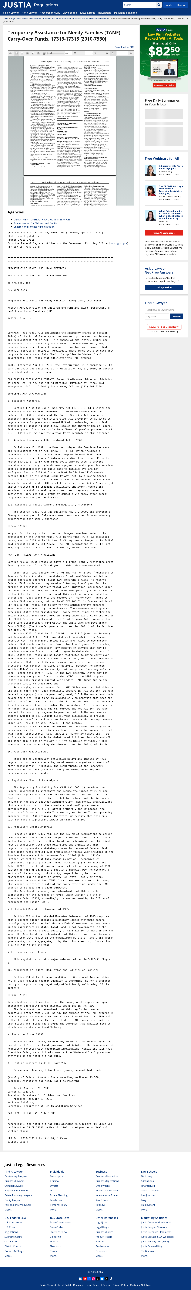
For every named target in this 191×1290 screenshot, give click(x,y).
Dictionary (147, 1176)
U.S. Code (9, 1227)
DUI (52, 1190)
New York (55, 1246)
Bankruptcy (56, 1176)
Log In (169, 5)
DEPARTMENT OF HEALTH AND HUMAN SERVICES (42, 219)
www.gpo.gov (119, 243)
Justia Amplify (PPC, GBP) (155, 1241)
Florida (54, 1241)
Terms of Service (102, 1285)
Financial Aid (148, 1185)
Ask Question (164, 287)
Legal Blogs (102, 1227)
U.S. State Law (59, 1218)
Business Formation (107, 1176)
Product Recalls (104, 1236)
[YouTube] (85, 1278)
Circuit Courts (12, 1241)
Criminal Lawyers (14, 1185)
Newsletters (104, 12)
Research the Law (50, 12)
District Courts (12, 1246)
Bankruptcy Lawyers (15, 1176)
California (55, 1236)
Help (88, 1285)
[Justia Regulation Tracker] (17, 5)
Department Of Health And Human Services (50, 18)
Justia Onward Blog (151, 1246)
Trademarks (102, 1246)
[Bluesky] (102, 1278)
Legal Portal (64, 1285)
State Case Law (58, 1232)
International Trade (107, 1195)
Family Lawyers (12, 1200)
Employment (103, 1185)
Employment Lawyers (16, 1190)
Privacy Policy (120, 1285)
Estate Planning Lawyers (18, 1195)
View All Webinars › (164, 232)
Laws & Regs (87, 12)
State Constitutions (61, 1222)
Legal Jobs (101, 1222)
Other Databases (107, 1218)
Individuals (57, 1171)
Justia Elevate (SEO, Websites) (157, 1236)
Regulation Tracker (19, 18)
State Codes (56, 1227)
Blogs (144, 1200)
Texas (53, 1251)
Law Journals (148, 1195)
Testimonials (148, 1251)
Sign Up (181, 5)
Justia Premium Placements (156, 1232)
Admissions (147, 1181)
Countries (101, 1251)
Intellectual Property (107, 1190)
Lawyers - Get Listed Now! (164, 326)
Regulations (11, 1232)
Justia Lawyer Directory (154, 1227)
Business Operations (107, 1181)
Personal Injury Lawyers (17, 1204)
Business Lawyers (14, 1181)
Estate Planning (59, 1195)
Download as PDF (124, 47)
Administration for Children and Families (36, 223)
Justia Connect (48, 1285)
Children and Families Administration (34, 226)
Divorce (54, 1185)
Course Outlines (150, 1190)
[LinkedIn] (80, 1278)
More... (8, 1209)
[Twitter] (106, 1278)
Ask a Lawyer (29, 12)
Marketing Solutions (125, 12)
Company (78, 1285)
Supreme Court (13, 1236)
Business (101, 1171)
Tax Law (100, 1204)
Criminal (54, 1181)
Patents (100, 1241)
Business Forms (104, 1232)
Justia (6, 18)
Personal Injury (58, 1204)
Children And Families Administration (90, 18)
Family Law (56, 1200)
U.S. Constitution (13, 1222)
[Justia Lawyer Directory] (111, 1278)
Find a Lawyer (11, 12)
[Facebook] (89, 1278)
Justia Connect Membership (156, 1222)
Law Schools (70, 12)
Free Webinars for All (162, 158)
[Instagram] (93, 1278)
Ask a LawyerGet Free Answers (159, 270)
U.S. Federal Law (15, 1218)
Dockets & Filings (14, 1251)
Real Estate (102, 1200)
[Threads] (98, 1278)
